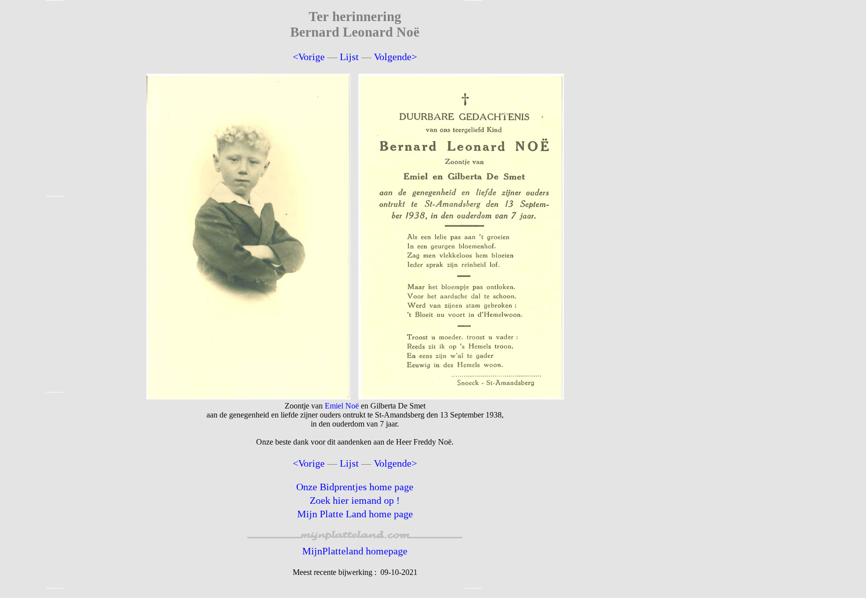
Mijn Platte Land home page (355, 513)
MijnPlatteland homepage (354, 550)
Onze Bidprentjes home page (354, 486)
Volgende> (395, 56)
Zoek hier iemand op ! (355, 500)
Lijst (349, 56)
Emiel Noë (342, 406)
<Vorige (309, 56)
